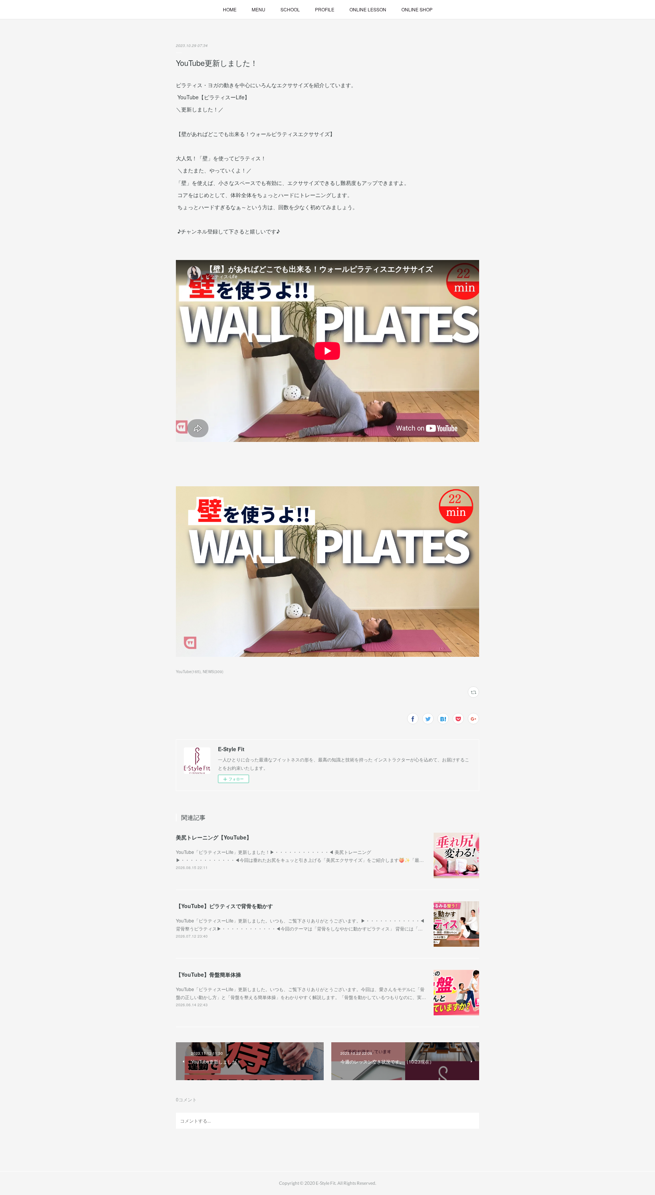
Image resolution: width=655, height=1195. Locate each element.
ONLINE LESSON (367, 9)
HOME (230, 9)
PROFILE (324, 9)
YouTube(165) (188, 671)
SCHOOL (290, 9)
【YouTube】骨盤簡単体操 (208, 974)
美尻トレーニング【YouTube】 (214, 837)
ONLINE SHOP (416, 9)
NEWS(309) (213, 671)
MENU (258, 9)
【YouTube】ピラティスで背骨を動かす (224, 906)
